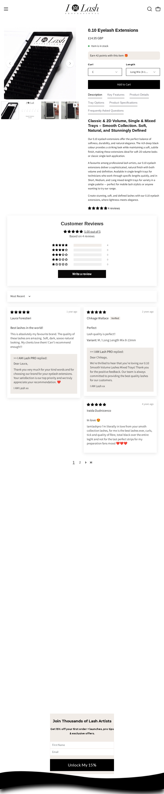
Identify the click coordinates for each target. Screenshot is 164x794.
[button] (149, 9)
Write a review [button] (82, 274)
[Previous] (10, 63)
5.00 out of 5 (92, 231)
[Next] (70, 63)
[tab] (95, 95)
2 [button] (80, 462)
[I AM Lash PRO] (82, 9)
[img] (20, 312)
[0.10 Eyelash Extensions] (10, 110)
